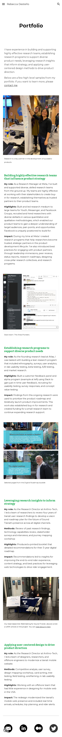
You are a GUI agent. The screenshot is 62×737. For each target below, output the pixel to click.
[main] (31, 25)
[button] (3, 4)
